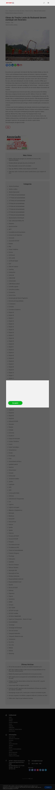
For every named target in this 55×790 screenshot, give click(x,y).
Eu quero (15, 403)
